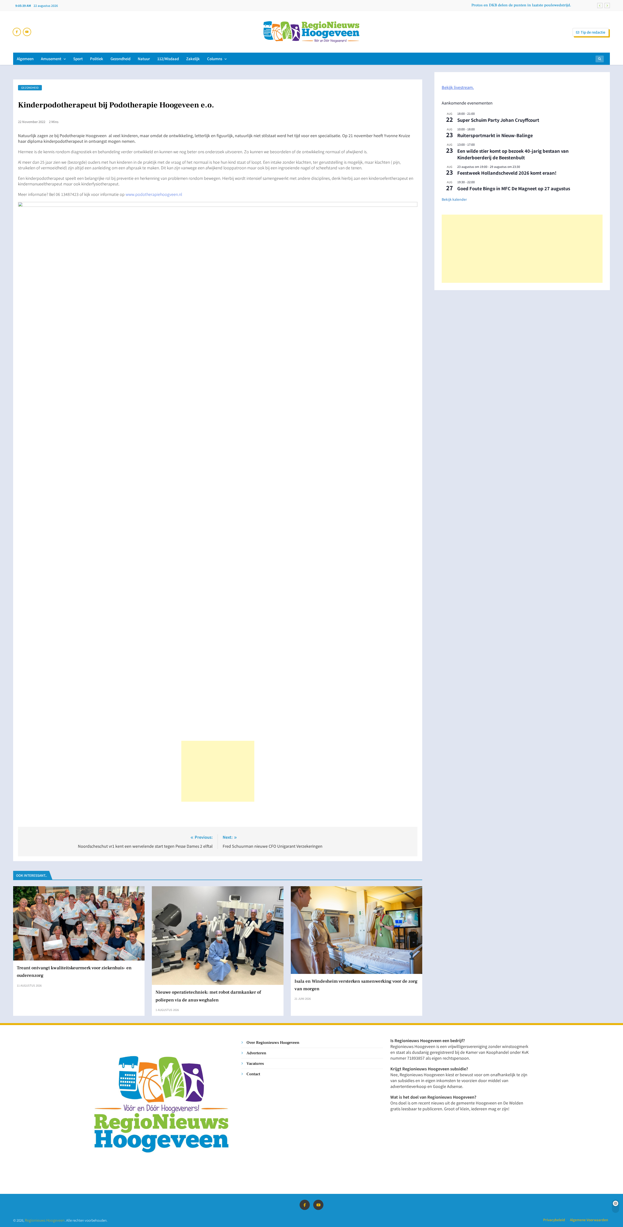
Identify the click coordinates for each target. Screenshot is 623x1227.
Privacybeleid (554, 1219)
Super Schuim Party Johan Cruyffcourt (498, 120)
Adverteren (256, 1053)
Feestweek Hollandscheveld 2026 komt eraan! (507, 173)
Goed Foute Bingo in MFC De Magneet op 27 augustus (513, 188)
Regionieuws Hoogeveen (45, 1220)
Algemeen (25, 58)
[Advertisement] (217, 771)
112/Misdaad (168, 58)
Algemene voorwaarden (589, 1219)
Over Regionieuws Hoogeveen (273, 1042)
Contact (253, 1073)
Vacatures (255, 1063)
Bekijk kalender (454, 199)
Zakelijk (193, 58)
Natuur (144, 58)
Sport (78, 58)
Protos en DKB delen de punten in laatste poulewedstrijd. (521, 5)
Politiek (96, 58)
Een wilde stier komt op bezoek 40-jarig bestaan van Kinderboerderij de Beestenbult (513, 154)
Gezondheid (120, 58)
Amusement (51, 58)
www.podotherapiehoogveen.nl (154, 194)
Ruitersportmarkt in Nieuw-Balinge (495, 135)
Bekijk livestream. (458, 87)
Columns (214, 58)
